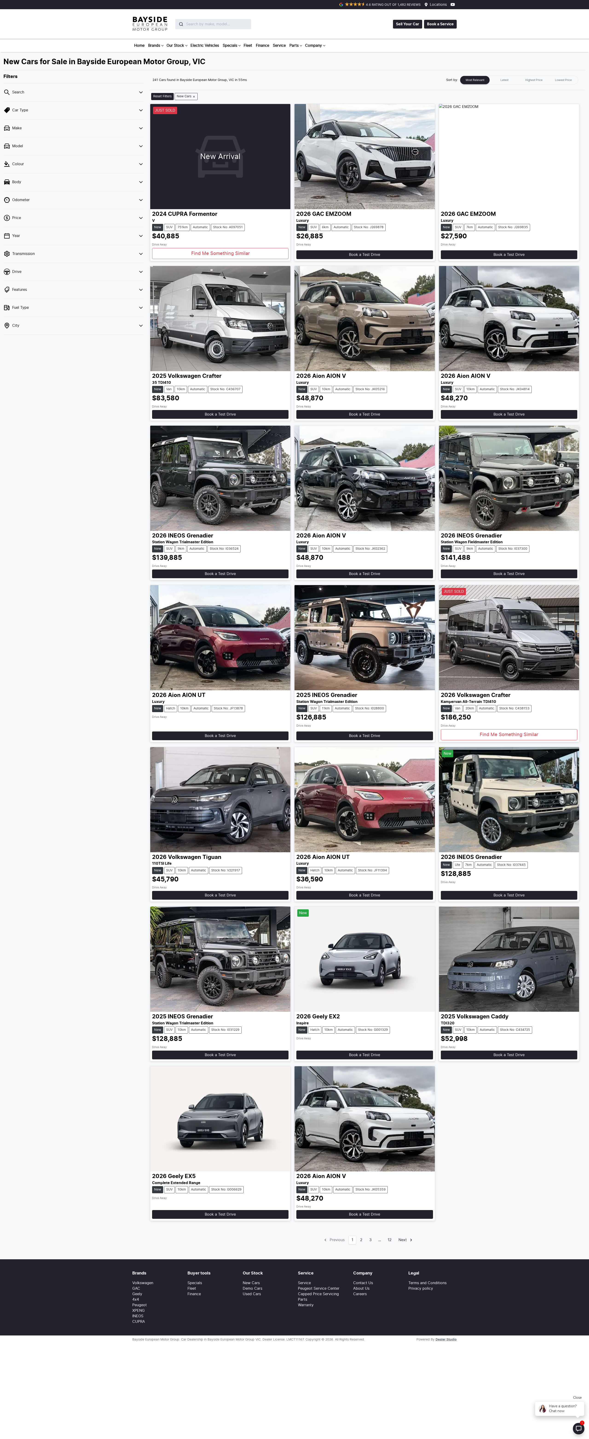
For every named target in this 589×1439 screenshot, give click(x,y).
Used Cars (252, 1294)
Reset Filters (162, 96)
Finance (262, 45)
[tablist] (519, 80)
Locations (438, 4)
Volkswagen (142, 1283)
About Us (361, 1288)
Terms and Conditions (427, 1283)
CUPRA (138, 1321)
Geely (137, 1294)
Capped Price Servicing (318, 1294)
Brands (154, 45)
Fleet (248, 45)
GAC (136, 1288)
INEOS (137, 1316)
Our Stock (175, 45)
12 (390, 1240)
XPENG (138, 1310)
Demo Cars (252, 1288)
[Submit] (180, 24)
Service (279, 45)
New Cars (251, 1283)
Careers (360, 1294)
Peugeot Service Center (318, 1288)
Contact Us (363, 1283)
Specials (230, 45)
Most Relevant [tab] (475, 80)
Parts (294, 45)
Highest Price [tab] (534, 80)
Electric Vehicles (205, 45)
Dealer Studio (446, 1339)
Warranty (306, 1305)
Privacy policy (420, 1288)
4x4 (135, 1299)
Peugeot (139, 1305)
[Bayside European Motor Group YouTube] (453, 4)
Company (313, 45)
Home (139, 45)
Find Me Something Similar (220, 253)
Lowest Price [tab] (563, 80)
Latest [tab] (504, 80)
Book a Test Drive (364, 255)
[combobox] (202, 24)
